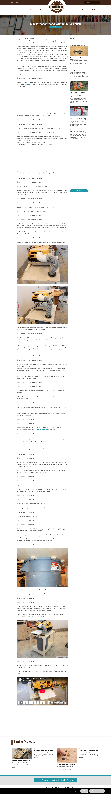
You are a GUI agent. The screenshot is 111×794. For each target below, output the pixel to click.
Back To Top (79, 190)
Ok (84, 791)
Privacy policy (97, 791)
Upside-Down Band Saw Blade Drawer (91, 751)
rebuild (29, 84)
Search (99, 2)
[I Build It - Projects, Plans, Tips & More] (56, 7)
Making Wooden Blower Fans (77, 131)
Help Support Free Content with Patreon (55, 780)
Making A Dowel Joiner (76, 71)
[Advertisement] (42, 100)
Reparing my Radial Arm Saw (77, 58)
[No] (109, 791)
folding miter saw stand (41, 430)
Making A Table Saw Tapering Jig (44, 751)
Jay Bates (35, 350)
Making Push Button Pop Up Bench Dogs (69, 764)
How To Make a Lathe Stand (77, 117)
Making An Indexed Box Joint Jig (22, 761)
